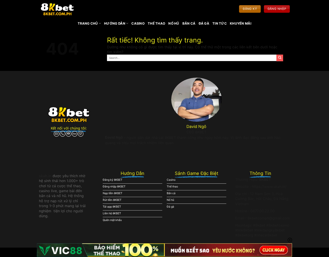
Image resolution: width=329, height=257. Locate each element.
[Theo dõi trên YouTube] (68, 134)
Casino (138, 23)
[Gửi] (279, 58)
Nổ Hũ (173, 23)
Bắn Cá (189, 23)
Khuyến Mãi (240, 23)
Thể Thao (156, 23)
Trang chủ (88, 23)
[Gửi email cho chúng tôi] (56, 134)
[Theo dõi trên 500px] (74, 134)
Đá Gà (204, 23)
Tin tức (219, 23)
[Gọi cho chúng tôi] (62, 134)
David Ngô (114, 137)
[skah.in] (57, 9)
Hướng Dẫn (114, 23)
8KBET (265, 179)
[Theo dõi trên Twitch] (80, 134)
